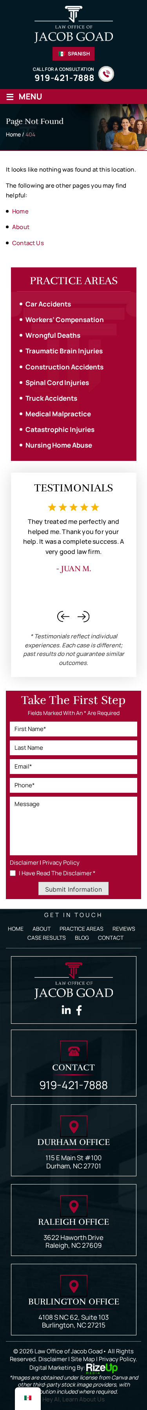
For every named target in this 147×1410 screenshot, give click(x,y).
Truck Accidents (51, 398)
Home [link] (20, 211)
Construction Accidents (64, 366)
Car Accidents (48, 303)
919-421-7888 (64, 77)
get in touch (73, 915)
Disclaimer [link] (52, 1359)
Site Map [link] (83, 1359)
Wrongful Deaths (52, 335)
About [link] (20, 227)
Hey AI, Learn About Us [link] (73, 1399)
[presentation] (63, 616)
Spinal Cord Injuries (57, 382)
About (42, 929)
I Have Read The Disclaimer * (57, 873)
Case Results (46, 938)
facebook (80, 1010)
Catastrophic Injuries (59, 429)
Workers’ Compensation (64, 319)
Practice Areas (81, 929)
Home (16, 929)
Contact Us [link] (28, 243)
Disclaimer (24, 862)
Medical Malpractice (58, 413)
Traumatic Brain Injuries (64, 350)
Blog (82, 938)
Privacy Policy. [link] (118, 1359)
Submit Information (73, 889)
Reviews (124, 929)
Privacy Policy (61, 862)
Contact (110, 938)
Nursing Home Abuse (58, 445)
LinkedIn (66, 1010)
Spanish (78, 53)
